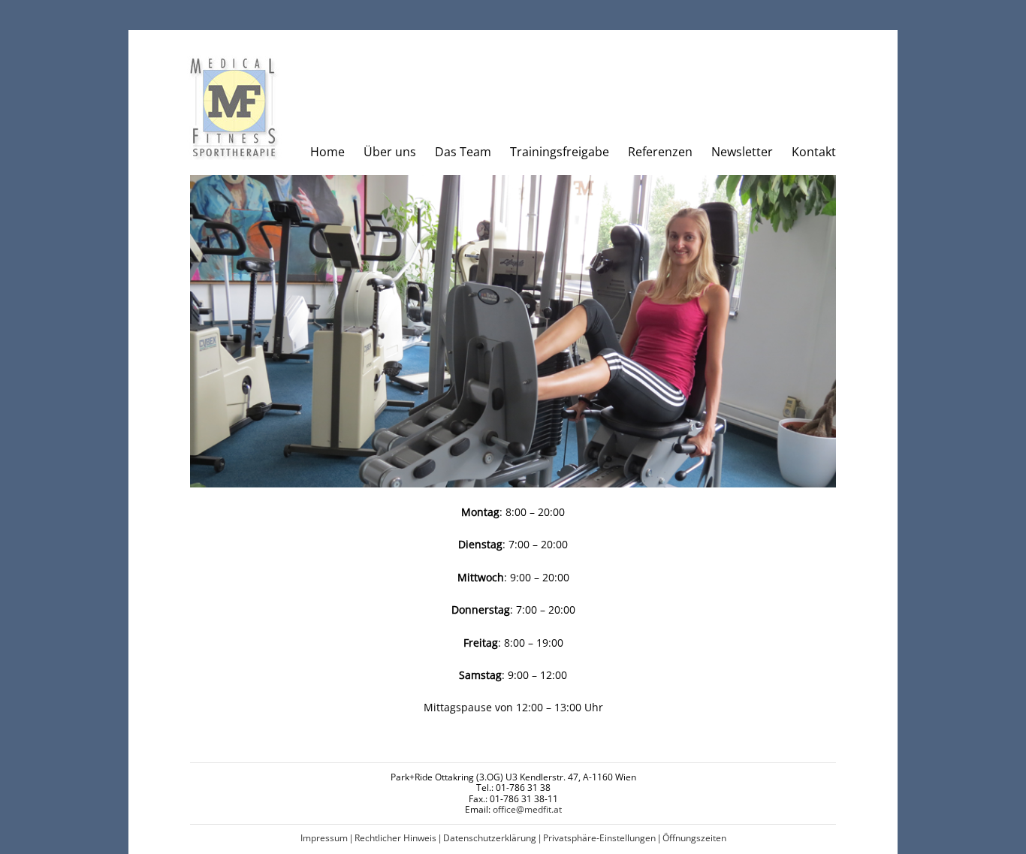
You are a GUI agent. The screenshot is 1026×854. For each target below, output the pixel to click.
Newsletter (742, 151)
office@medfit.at (527, 809)
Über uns (390, 151)
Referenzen (660, 151)
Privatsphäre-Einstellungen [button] (599, 837)
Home (327, 151)
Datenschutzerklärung (489, 837)
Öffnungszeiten (694, 837)
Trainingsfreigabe (559, 151)
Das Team (463, 151)
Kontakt (814, 151)
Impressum (324, 837)
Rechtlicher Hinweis (395, 837)
